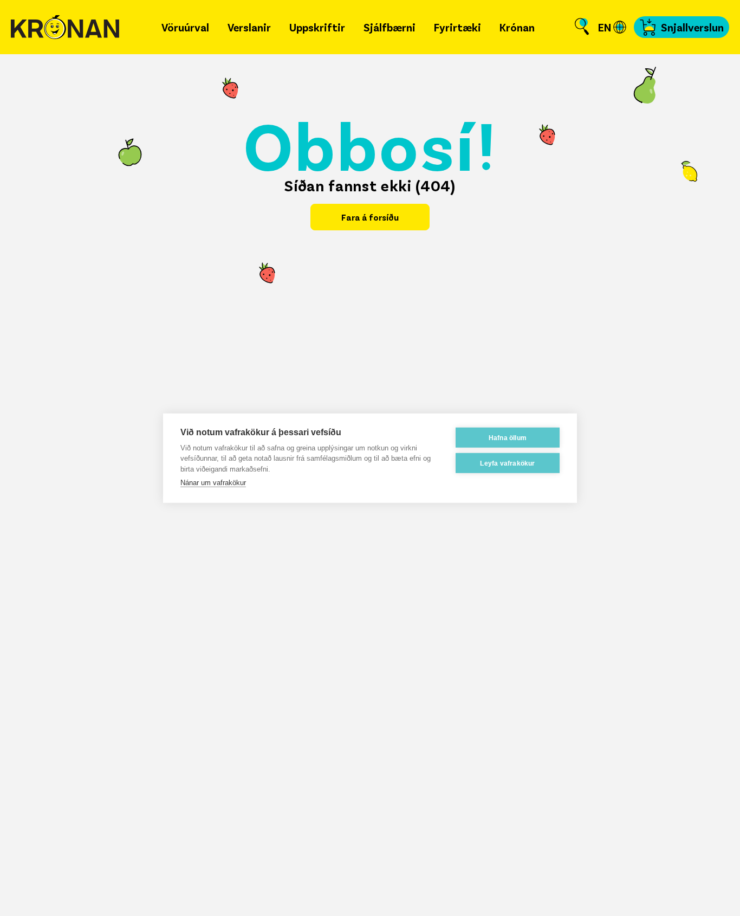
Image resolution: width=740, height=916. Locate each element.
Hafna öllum (508, 437)
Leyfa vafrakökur (507, 463)
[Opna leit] (581, 27)
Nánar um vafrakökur (213, 483)
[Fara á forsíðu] (65, 27)
